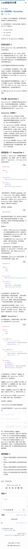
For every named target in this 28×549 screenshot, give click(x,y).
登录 (24, 509)
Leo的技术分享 (8, 2)
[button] (14, 421)
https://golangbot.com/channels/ (15, 467)
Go (3, 481)
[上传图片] (10, 510)
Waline (22, 522)
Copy (24, 164)
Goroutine (9, 481)
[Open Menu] (25, 2)
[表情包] (8, 510)
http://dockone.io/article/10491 (15, 469)
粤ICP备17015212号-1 (14, 545)
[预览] (12, 510)
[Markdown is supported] (4, 510)
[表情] (6, 510)
